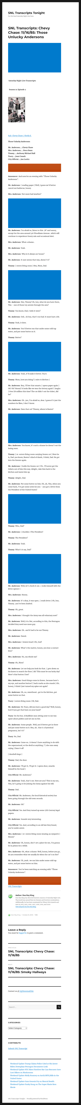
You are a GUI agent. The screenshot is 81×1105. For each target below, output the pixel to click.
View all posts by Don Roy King (26, 907)
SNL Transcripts (15, 886)
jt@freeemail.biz (27, 991)
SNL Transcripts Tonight (26, 13)
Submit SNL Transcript (17, 1048)
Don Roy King (15, 915)
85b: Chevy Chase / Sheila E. (19, 136)
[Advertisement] (35, 58)
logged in (23, 933)
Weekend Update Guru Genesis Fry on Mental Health (32, 1081)
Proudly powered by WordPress (37, 1099)
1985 (36, 915)
